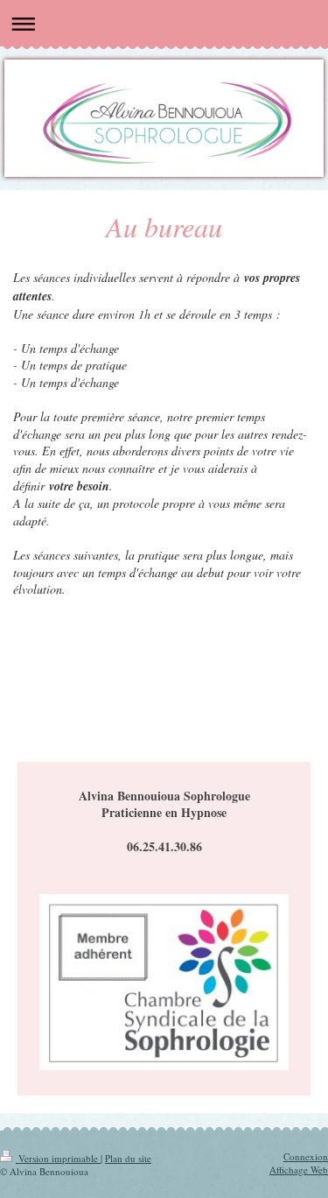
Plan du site (128, 1158)
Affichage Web (298, 1169)
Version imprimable (58, 1158)
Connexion (305, 1156)
